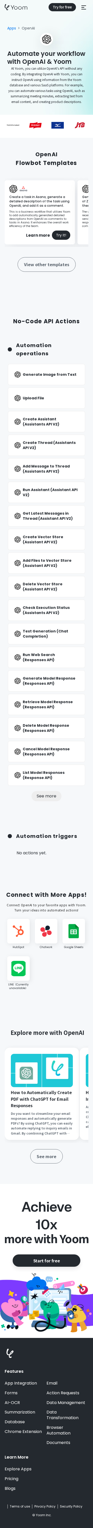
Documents (58, 1443)
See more (46, 796)
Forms (11, 1393)
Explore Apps (18, 1469)
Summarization (20, 1412)
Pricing (11, 1479)
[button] (83, 7)
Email (52, 1383)
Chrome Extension (23, 1432)
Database (15, 1422)
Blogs (10, 1488)
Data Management (66, 1403)
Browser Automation (59, 1430)
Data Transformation (63, 1415)
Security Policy (71, 1506)
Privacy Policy (45, 1506)
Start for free (46, 1260)
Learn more (38, 235)
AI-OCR (12, 1403)
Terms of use (20, 1506)
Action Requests (63, 1393)
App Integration (21, 1383)
